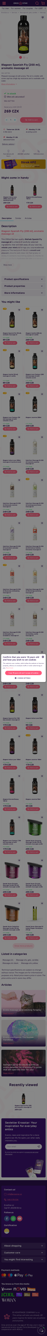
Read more (9, 668)
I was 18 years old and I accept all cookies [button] (23, 673)
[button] (23, 678)
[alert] (23, 668)
